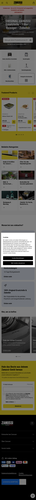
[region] (18, 250)
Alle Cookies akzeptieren (18, 263)
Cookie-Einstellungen (18, 258)
